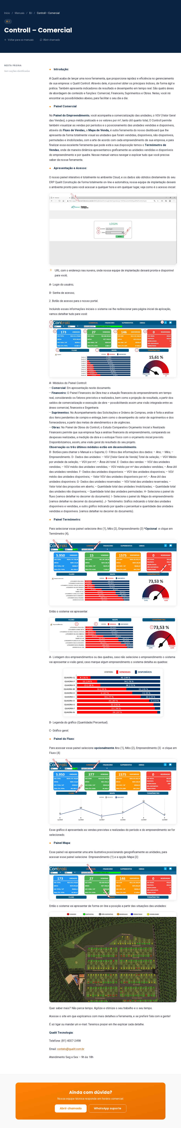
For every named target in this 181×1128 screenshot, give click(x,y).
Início (7, 13)
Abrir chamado (51, 39)
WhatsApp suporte (107, 1108)
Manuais (19, 13)
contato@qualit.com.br (70, 1049)
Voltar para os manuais (21, 39)
